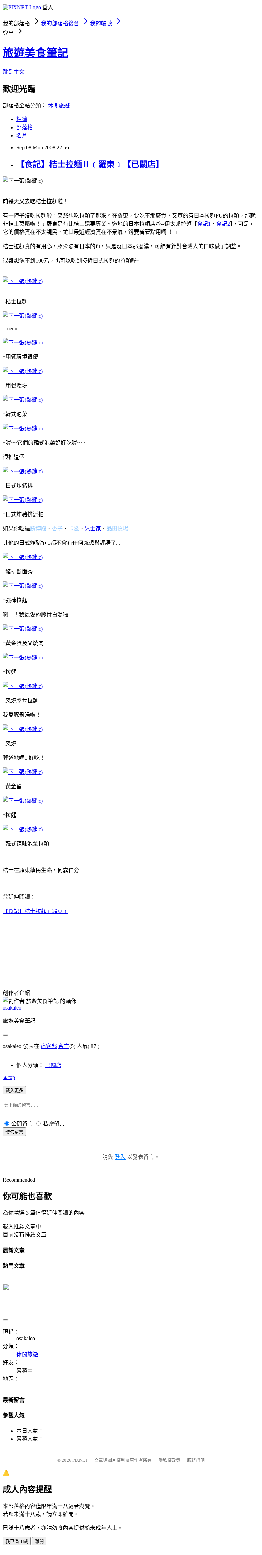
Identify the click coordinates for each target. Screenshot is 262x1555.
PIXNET (80, 1460)
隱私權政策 (169, 1460)
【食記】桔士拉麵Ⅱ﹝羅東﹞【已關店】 (90, 164)
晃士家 (93, 529)
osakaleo (12, 1008)
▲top (9, 1077)
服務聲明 (196, 1460)
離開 (39, 1541)
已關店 (53, 1065)
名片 (21, 135)
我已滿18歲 (16, 1541)
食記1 (204, 224)
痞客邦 (49, 1046)
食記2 (223, 224)
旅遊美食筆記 (35, 53)
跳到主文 (14, 72)
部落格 (24, 127)
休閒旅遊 (59, 105)
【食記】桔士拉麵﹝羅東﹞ (35, 911)
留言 (63, 1046)
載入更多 (14, 1090)
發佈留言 (14, 1132)
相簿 (21, 119)
